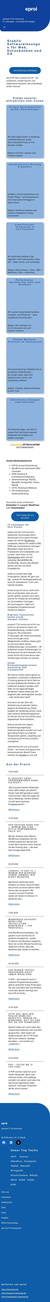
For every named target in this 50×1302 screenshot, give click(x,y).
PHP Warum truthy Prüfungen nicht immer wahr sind (21, 972)
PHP (30, 574)
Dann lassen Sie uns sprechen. (24, 516)
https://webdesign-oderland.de (14, 1297)
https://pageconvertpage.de (13, 1293)
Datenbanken (14, 557)
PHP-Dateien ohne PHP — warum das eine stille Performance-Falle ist (23, 828)
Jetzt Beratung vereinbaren (25, 70)
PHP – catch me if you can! (20, 1066)
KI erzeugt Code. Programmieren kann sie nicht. (23, 780)
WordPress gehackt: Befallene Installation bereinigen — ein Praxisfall (22, 923)
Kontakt (22, 755)
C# (9, 579)
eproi (31, 9)
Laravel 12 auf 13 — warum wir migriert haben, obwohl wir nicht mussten (22, 874)
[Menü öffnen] (4, 27)
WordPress (29, 540)
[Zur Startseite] (13, 9)
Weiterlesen (14, 809)
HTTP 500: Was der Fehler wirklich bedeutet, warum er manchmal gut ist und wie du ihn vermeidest (24, 1018)
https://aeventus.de (9, 1289)
